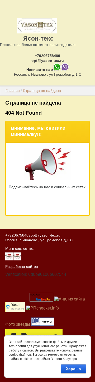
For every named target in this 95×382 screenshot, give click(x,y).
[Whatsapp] (57, 69)
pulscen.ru (17, 308)
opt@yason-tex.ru (47, 60)
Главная (13, 90)
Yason (15, 305)
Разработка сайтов (21, 266)
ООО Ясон (35, 294)
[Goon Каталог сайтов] (42, 324)
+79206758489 (47, 56)
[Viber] (65, 69)
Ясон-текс (38, 38)
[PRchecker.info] (42, 308)
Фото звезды (17, 324)
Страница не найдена (42, 90)
